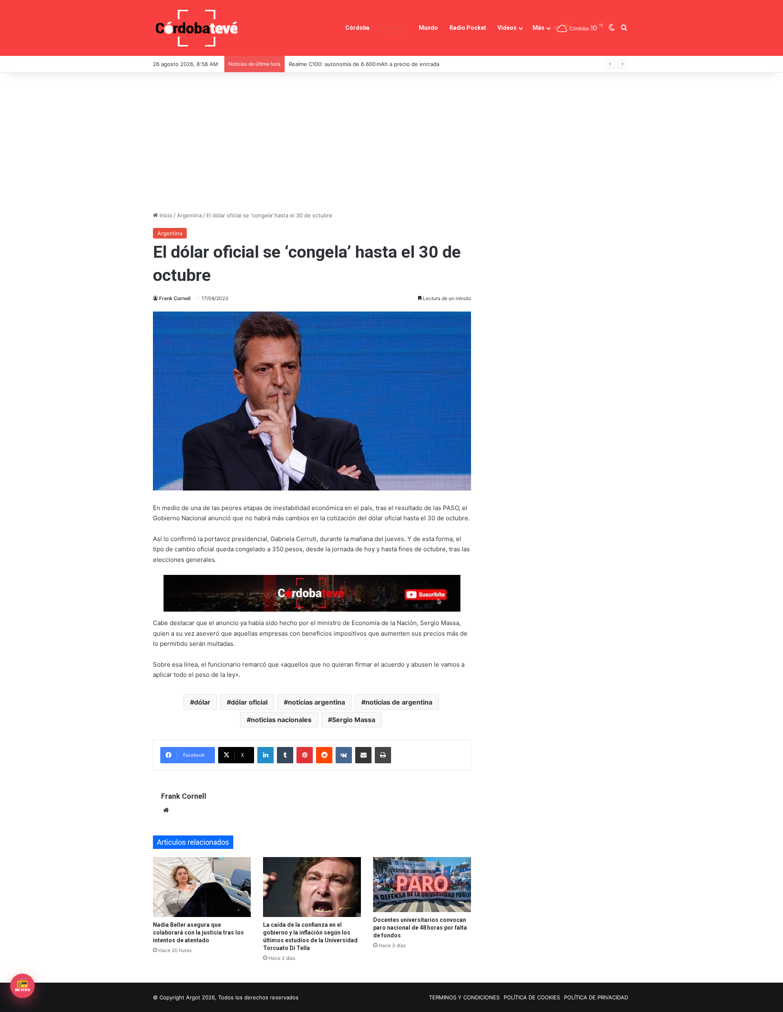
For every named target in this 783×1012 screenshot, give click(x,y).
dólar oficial (249, 702)
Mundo (428, 27)
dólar (202, 702)
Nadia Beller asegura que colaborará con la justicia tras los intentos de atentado (198, 932)
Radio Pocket (467, 27)
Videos (507, 27)
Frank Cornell (174, 298)
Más (538, 27)
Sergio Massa (353, 720)
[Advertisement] (391, 142)
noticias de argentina (398, 702)
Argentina (394, 27)
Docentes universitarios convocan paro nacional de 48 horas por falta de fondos (420, 928)
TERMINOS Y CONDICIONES (464, 997)
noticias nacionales (281, 720)
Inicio (165, 215)
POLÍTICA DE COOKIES (532, 997)
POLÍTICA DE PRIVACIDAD (596, 997)
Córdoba (357, 27)
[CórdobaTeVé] (197, 28)
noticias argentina (316, 702)
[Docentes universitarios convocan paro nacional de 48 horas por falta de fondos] (422, 884)
